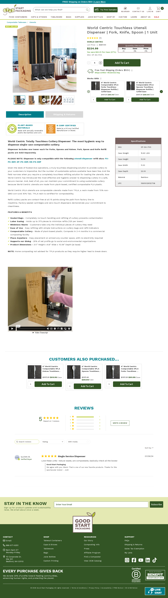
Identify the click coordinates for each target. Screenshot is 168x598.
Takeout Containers (53, 540)
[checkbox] (78, 442)
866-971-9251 (12, 545)
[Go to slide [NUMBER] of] (161, 91)
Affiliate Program (92, 553)
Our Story (88, 540)
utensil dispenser (83, 158)
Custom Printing (51, 561)
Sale (156, 17)
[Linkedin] (147, 561)
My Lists (128, 553)
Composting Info (92, 544)
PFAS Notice (118, 588)
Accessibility (106, 588)
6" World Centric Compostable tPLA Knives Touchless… (51, 368)
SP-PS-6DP (22, 162)
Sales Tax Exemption (134, 549)
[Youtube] (140, 561)
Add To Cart (109, 99)
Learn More (100, 2)
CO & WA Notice (131, 588)
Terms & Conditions (79, 588)
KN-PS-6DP (35, 162)
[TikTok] (154, 561)
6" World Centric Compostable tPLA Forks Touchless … (129, 368)
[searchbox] (27, 442)
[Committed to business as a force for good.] (136, 575)
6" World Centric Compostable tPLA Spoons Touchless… (91, 368)
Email (8, 540)
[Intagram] (127, 561)
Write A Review (120, 423)
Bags (46, 553)
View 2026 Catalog (92, 561)
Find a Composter (92, 557)
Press (86, 549)
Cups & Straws (50, 544)
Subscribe (156, 504)
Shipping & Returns (64, 114)
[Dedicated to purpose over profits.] (155, 575)
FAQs (127, 540)
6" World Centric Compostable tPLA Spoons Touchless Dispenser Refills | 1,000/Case (145, 87)
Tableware (49, 549)
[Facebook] (133, 561)
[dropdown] (53, 442)
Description (24, 114)
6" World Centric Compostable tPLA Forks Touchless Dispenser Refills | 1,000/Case (109, 87)
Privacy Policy (94, 588)
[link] (85, 429)
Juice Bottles (50, 557)
